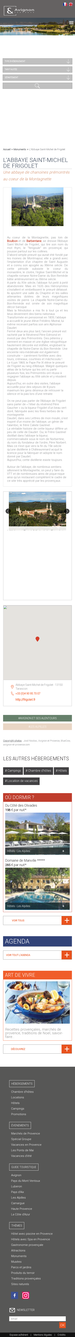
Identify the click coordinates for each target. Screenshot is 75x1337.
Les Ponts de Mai (22, 1150)
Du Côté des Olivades (21, 805)
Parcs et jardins (21, 1267)
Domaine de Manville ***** (25, 860)
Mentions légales (43, 1334)
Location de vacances (22, 781)
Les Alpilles (18, 1197)
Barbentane (34, 241)
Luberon (16, 1186)
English (70, 4)
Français (64, 4)
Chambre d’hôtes (22, 1092)
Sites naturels (20, 1284)
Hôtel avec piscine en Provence (32, 1233)
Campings (14, 770)
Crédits (62, 1334)
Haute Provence (21, 1209)
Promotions (18, 1114)
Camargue (18, 1203)
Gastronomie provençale (27, 1245)
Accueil (7, 149)
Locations (17, 1097)
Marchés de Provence (25, 1133)
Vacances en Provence (26, 1144)
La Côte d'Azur (20, 1214)
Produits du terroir (23, 1273)
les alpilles (38, 726)
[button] (37, 639)
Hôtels (62, 770)
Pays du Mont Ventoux (25, 1181)
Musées (16, 1261)
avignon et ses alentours (38, 718)
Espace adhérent (19, 1334)
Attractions (18, 1250)
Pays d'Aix (17, 1192)
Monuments (19, 149)
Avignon (16, 1175)
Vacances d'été (21, 1156)
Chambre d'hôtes (39, 770)
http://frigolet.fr (25, 699)
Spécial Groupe (21, 1139)
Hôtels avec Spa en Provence (30, 1239)
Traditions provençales (26, 1278)
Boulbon (12, 241)
